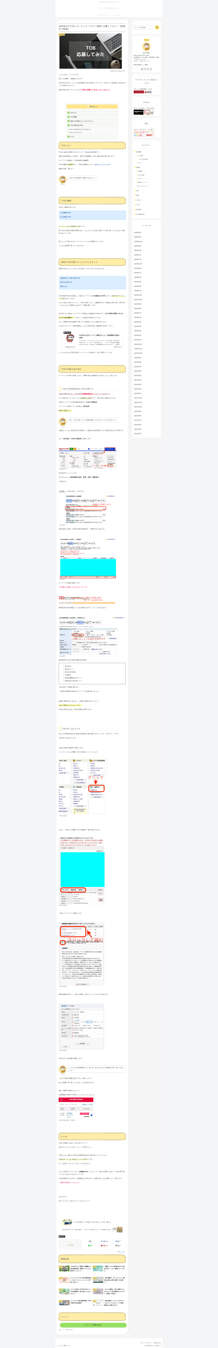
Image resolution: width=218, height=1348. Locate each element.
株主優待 (63, 1236)
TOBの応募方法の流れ (76, 125)
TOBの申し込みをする (75, 132)
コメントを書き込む (93, 1325)
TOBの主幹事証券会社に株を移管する (80, 129)
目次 (91, 106)
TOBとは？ (73, 112)
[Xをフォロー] (145, 69)
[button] (118, 1245)
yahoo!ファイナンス (101, 164)
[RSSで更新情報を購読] (151, 69)
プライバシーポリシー (146, 1342)
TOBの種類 (73, 117)
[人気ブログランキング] (148, 92)
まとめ (72, 136)
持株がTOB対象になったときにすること (81, 121)
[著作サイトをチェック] (142, 69)
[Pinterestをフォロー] (148, 69)
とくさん (146, 53)
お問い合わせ (157, 1342)
